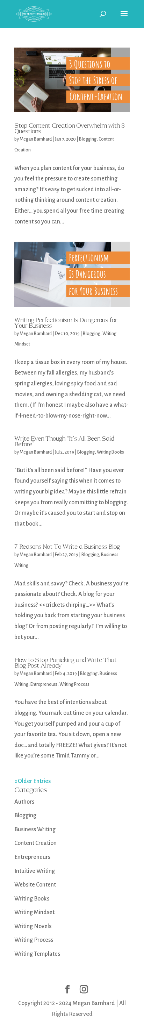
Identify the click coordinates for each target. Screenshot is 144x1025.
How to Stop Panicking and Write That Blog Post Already (65, 662)
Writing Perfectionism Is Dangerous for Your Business (65, 322)
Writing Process (74, 684)
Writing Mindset (34, 912)
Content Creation (35, 843)
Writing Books (110, 452)
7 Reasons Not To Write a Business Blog (67, 546)
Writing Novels (32, 926)
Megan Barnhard (36, 139)
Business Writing (35, 829)
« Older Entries (32, 781)
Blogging (87, 139)
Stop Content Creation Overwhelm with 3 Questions (69, 128)
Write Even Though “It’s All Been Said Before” (64, 441)
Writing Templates (37, 954)
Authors (24, 802)
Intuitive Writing (34, 871)
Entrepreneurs (43, 684)
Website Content (35, 885)
